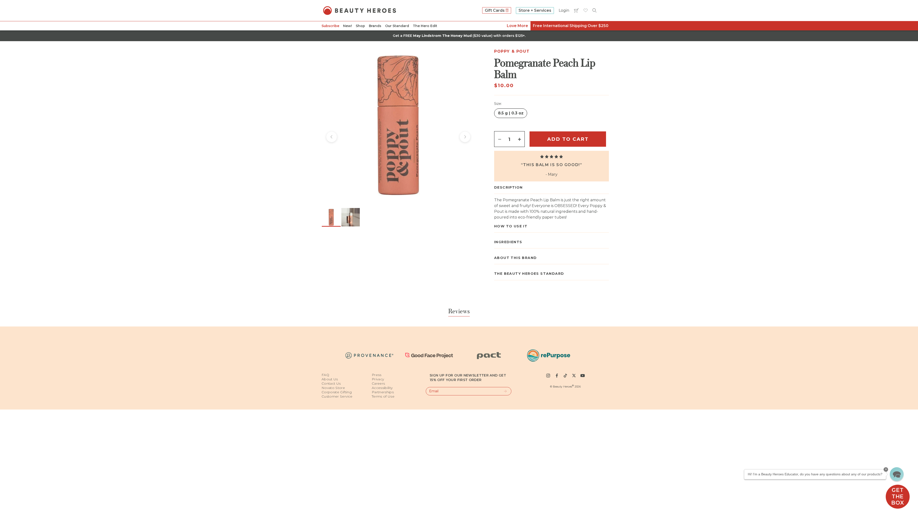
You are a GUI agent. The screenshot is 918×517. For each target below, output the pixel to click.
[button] (897, 474)
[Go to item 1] (331, 217)
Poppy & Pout (512, 51)
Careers (378, 383)
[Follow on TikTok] (565, 375)
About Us (330, 379)
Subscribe (330, 26)
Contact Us (331, 383)
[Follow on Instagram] (548, 375)
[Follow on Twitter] (574, 375)
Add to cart (568, 139)
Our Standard (397, 26)
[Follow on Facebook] (556, 375)
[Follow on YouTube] (582, 375)
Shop (360, 26)
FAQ (325, 375)
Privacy (378, 379)
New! (347, 26)
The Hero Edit (425, 26)
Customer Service (337, 396)
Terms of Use (383, 396)
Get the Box (897, 496)
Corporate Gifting (337, 392)
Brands (375, 26)
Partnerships (383, 392)
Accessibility (382, 388)
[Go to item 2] (350, 217)
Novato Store (333, 388)
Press (377, 375)
